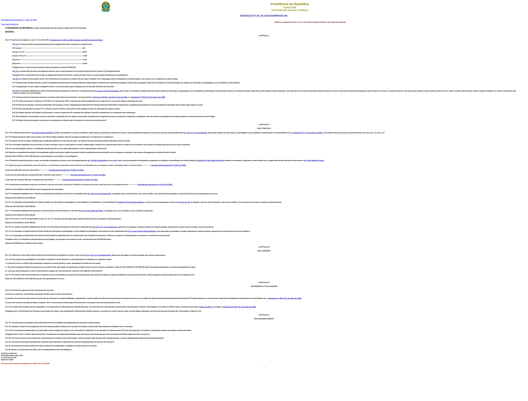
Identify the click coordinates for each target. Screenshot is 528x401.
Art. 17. (16, 44)
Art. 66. (16, 79)
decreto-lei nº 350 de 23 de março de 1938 (148, 97)
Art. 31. (16, 71)
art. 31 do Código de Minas (92, 211)
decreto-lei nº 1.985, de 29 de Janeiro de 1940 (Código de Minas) (77, 40)
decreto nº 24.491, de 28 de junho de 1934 (110, 97)
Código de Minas (205, 307)
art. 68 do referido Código (314, 160)
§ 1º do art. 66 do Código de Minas (142, 231)
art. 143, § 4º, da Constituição (105, 227)
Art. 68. (16, 91)
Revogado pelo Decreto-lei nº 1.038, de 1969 (19, 20)
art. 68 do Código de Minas (42, 133)
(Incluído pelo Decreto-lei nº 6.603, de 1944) (168, 165)
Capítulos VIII (298, 133)
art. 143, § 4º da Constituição (195, 133)
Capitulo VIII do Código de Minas (131, 202)
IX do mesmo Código (314, 133)
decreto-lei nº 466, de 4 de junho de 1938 (285, 298)
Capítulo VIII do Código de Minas (210, 160)
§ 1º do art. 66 (184, 202)
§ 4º (115, 160)
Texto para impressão (9, 24)
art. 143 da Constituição (97, 160)
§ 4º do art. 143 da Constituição (106, 91)
